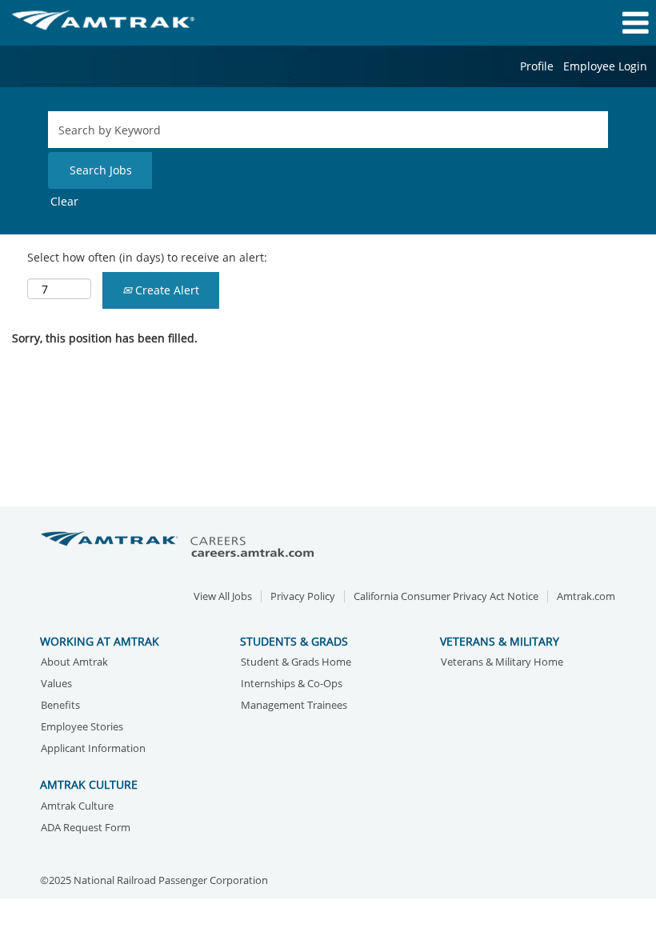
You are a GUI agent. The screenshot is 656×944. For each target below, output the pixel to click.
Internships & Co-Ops (291, 684)
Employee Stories (82, 728)
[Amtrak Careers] (180, 545)
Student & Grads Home (296, 663)
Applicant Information (93, 749)
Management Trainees (294, 706)
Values (56, 684)
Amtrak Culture (77, 807)
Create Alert (165, 290)
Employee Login (605, 66)
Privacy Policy (302, 596)
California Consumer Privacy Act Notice (446, 596)
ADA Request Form (85, 828)
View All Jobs (223, 596)
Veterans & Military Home (502, 663)
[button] (547, 22)
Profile (537, 66)
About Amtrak (74, 663)
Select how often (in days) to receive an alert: (147, 257)
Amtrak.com (586, 596)
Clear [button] (64, 201)
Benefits (60, 706)
